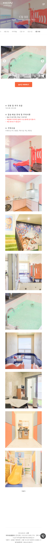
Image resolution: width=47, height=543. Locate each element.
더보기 (23, 491)
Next (42, 61)
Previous (4, 61)
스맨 (27, 533)
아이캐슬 (14, 31)
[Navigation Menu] (43, 4)
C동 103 (37, 31)
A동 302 (6, 31)
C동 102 (29, 31)
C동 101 (22, 31)
